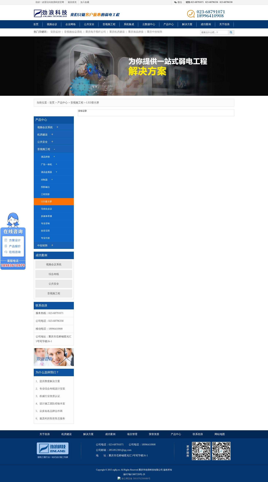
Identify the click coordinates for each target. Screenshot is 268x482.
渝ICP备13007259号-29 (134, 474)
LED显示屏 (46, 201)
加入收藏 (84, 2)
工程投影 (45, 194)
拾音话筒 (45, 230)
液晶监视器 (49, 171)
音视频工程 (109, 24)
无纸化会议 (46, 209)
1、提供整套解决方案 (48, 381)
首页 (35, 24)
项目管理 (132, 434)
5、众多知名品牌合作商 (49, 411)
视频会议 (52, 24)
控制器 (47, 179)
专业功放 (45, 238)
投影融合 (45, 187)
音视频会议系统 (73, 31)
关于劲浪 (224, 24)
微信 (180, 2)
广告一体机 (49, 164)
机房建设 (66, 434)
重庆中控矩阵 (154, 31)
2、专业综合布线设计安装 (50, 388)
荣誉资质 (154, 434)
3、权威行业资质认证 (48, 396)
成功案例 (206, 24)
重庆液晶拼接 (135, 31)
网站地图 (220, 434)
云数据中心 (148, 24)
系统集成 (129, 24)
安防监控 (56, 31)
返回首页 (72, 2)
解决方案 (187, 24)
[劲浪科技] (50, 13)
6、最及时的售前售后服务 (50, 418)
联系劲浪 (198, 434)
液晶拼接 (48, 156)
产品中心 (169, 24)
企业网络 (70, 24)
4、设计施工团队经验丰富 (50, 403)
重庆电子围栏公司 (96, 31)
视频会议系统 (53, 264)
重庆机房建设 (117, 31)
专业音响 (45, 223)
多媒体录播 (46, 216)
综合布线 (54, 274)
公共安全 (89, 24)
